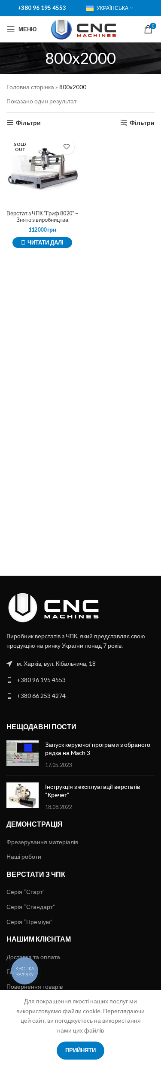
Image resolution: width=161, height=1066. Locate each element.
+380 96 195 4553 (42, 7)
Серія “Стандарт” (30, 906)
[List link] (80, 663)
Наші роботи (23, 856)
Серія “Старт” (25, 891)
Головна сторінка (30, 87)
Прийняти (80, 1050)
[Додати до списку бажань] (66, 146)
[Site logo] (83, 28)
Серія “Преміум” (29, 921)
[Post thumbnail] (22, 754)
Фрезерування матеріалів (42, 842)
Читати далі (45, 242)
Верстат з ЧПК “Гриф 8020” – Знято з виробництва (42, 216)
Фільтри (28, 122)
